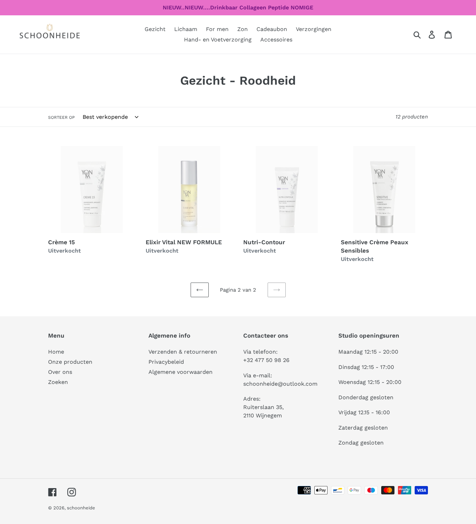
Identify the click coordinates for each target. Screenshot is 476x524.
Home (56, 351)
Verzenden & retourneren (182, 351)
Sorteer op (61, 117)
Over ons (60, 372)
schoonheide (81, 507)
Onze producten (70, 362)
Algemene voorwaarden (180, 372)
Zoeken (58, 382)
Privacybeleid (166, 362)
